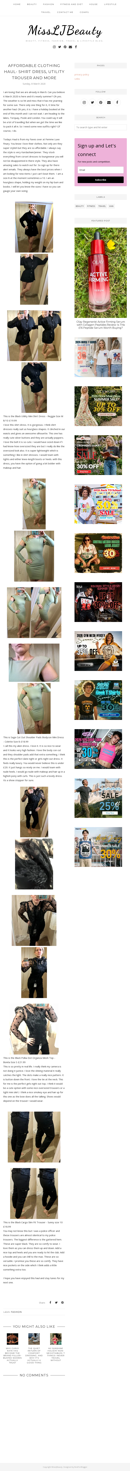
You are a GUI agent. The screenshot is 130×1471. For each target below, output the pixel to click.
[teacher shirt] (98, 523)
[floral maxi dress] (98, 425)
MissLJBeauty (65, 30)
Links (77, 78)
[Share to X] (56, 1302)
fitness (91, 206)
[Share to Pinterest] (62, 1302)
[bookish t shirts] (98, 474)
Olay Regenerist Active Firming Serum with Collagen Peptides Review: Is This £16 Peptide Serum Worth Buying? (100, 324)
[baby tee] (98, 768)
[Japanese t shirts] (98, 865)
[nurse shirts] (98, 376)
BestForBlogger (80, 1467)
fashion (16, 1311)
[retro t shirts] (98, 572)
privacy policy (82, 74)
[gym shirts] (98, 670)
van (111, 206)
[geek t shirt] (98, 719)
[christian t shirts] (98, 817)
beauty (80, 206)
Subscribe (100, 179)
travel (102, 206)
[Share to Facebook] (50, 1302)
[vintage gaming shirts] (98, 621)
